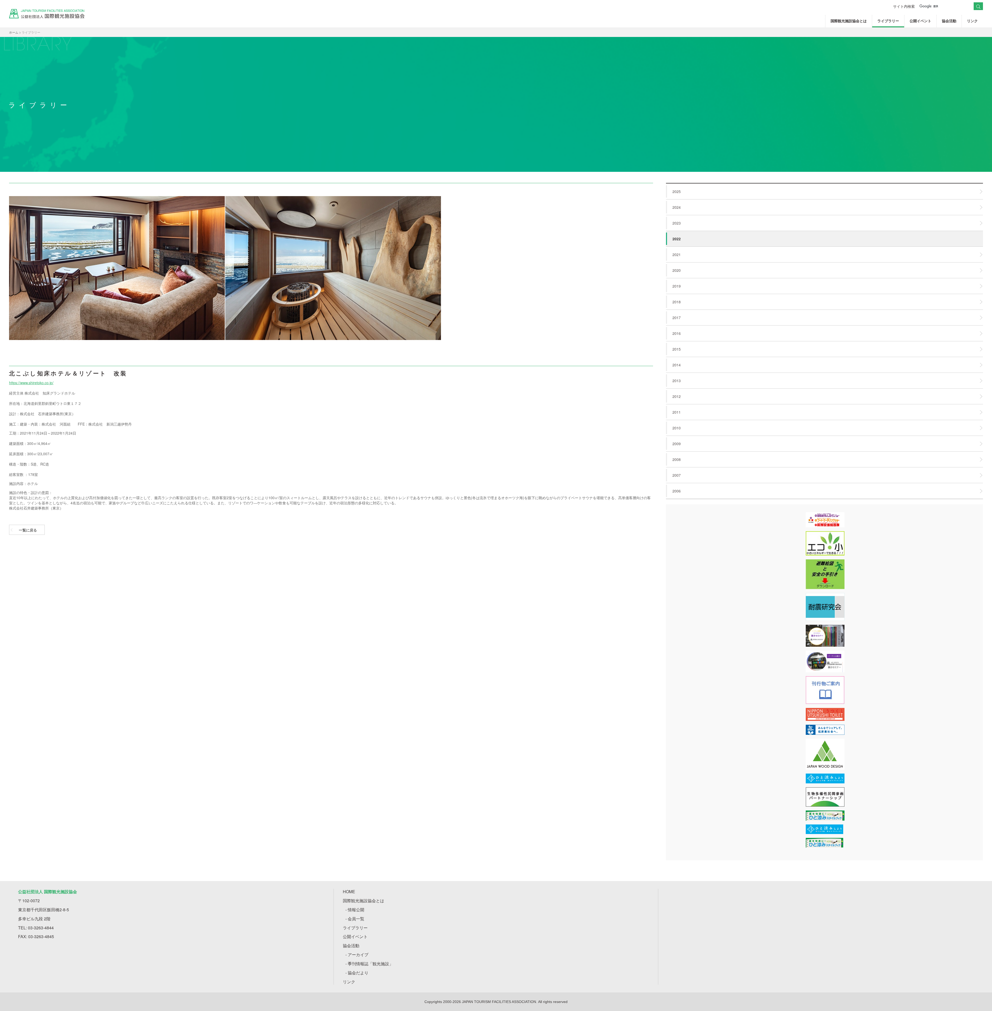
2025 (676, 191)
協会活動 (949, 20)
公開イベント (920, 20)
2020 (676, 270)
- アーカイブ (356, 955)
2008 (676, 459)
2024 (676, 207)
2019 (676, 286)
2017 (676, 317)
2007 (676, 475)
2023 (676, 223)
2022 (676, 238)
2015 (676, 349)
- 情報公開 (354, 910)
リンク (972, 20)
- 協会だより (356, 973)
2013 (676, 380)
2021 (676, 254)
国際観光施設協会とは (849, 20)
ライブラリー (888, 20)
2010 (676, 427)
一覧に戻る (28, 529)
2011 (676, 412)
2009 (676, 443)
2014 (676, 364)
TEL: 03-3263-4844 (36, 928)
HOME (349, 891)
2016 (676, 333)
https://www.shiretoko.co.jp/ (31, 382)
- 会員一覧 (354, 919)
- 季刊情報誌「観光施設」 (369, 964)
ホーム (13, 32)
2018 (676, 301)
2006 (676, 490)
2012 (676, 396)
